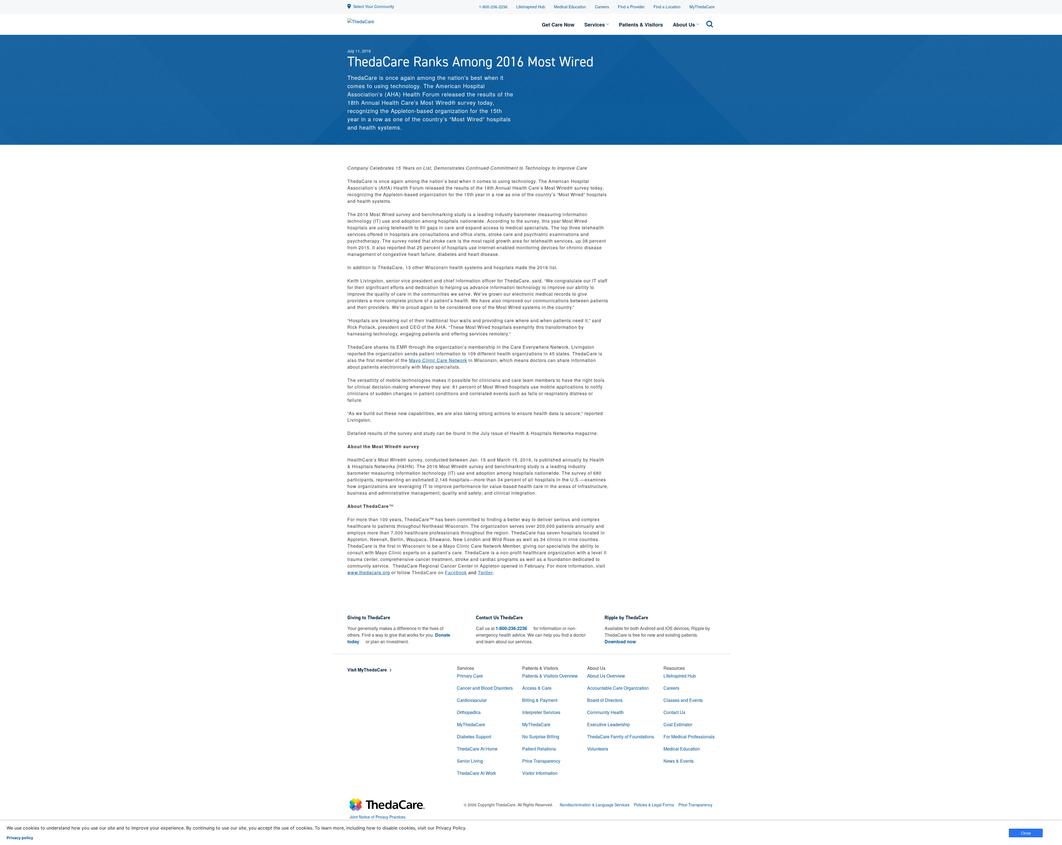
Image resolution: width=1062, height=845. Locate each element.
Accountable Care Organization (618, 688)
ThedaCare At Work (476, 773)
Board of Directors (605, 700)
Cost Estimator (677, 724)
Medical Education (570, 6)
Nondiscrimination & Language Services (594, 804)
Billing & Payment (539, 700)
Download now (620, 641)
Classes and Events (683, 700)
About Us (684, 24)
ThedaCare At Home (477, 749)
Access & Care (536, 688)
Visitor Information (540, 773)
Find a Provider (631, 6)
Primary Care (470, 676)
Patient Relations (539, 749)
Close (1026, 833)
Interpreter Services (541, 712)
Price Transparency (541, 761)
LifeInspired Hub (530, 6)
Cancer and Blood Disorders (485, 688)
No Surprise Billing (540, 736)
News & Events (678, 761)
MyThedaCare (702, 6)
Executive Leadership (608, 724)
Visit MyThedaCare (367, 669)
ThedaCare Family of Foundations (620, 736)
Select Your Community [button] (373, 6)
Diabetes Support (474, 736)
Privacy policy (20, 838)
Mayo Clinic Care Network (438, 360)
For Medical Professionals (689, 736)
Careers (602, 6)
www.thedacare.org (368, 572)
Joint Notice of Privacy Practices (377, 817)
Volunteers (597, 749)
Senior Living (470, 761)
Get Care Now (558, 24)
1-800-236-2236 (493, 6)
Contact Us (674, 712)
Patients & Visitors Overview (550, 676)
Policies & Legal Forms (654, 804)
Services (594, 24)
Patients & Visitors (641, 24)
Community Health (605, 712)
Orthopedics (469, 712)
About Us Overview (606, 676)
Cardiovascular (472, 700)
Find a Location (667, 6)
